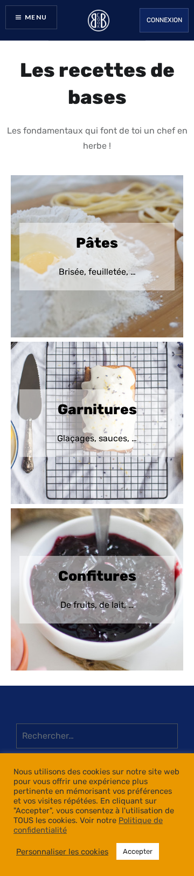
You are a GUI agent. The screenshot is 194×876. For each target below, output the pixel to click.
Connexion (164, 20)
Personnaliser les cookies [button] (62, 852)
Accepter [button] (138, 851)
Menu (36, 17)
